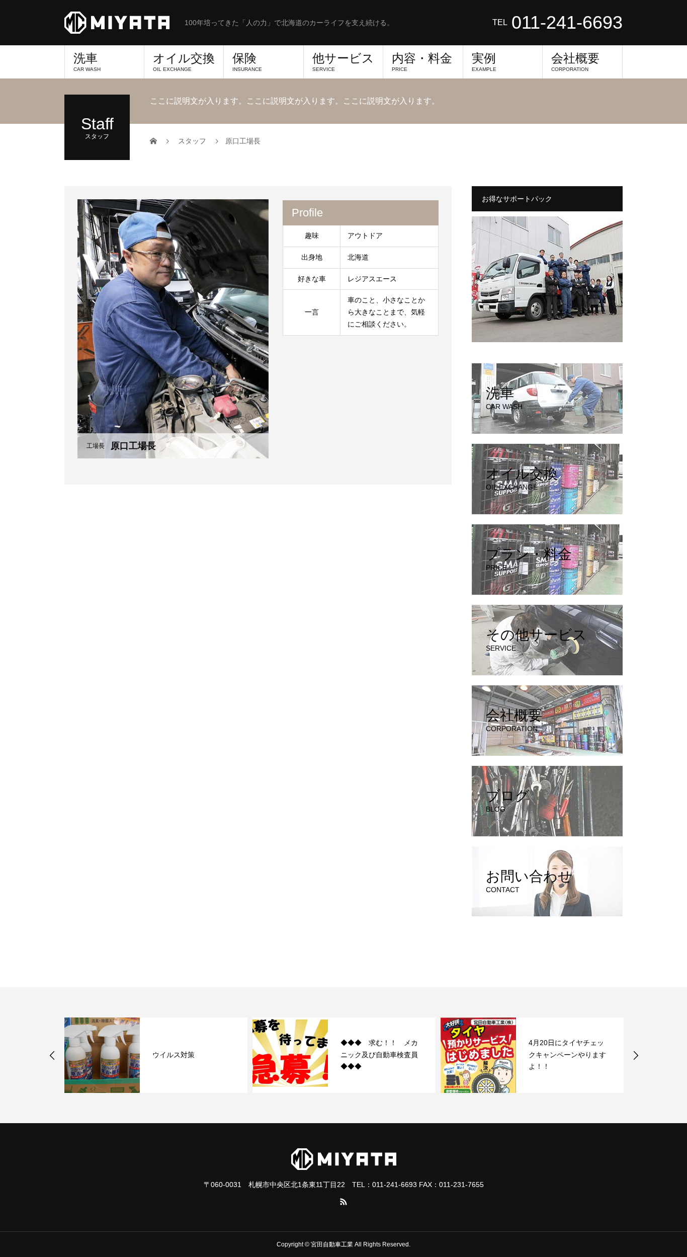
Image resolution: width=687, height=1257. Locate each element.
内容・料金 (422, 61)
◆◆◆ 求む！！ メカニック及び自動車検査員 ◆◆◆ (382, 1055)
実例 (484, 61)
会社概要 (575, 61)
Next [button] (636, 1055)
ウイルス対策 (173, 1055)
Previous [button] (52, 1055)
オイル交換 (184, 61)
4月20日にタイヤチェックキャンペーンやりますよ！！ (567, 1055)
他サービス (343, 61)
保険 (247, 61)
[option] (155, 1055)
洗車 (87, 61)
